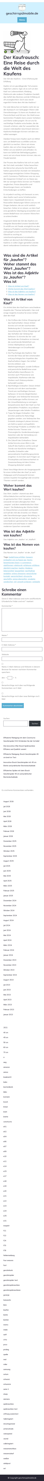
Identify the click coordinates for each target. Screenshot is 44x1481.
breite (5, 1117)
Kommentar (7, 606)
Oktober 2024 (8, 910)
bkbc (5, 1092)
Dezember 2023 (9, 960)
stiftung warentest (10, 1414)
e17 (4, 1176)
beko (5, 1082)
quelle (5, 1354)
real (4, 1359)
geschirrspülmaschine (11, 1285)
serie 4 (6, 1389)
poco (5, 1344)
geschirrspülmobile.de (22, 13)
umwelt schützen (24, 582)
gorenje (6, 1295)
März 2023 (7, 1005)
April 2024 (7, 940)
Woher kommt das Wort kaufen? (21, 289)
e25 (4, 1216)
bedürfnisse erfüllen (17, 557)
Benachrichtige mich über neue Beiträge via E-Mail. (21, 697)
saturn (5, 1374)
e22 (4, 1201)
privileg (6, 1349)
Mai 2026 (7, 816)
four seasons (8, 1260)
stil (15, 582)
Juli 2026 (6, 806)
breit (5, 1112)
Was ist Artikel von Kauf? (18, 286)
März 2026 (7, 826)
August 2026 (8, 801)
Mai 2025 (7, 876)
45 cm (5, 1037)
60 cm (5, 1047)
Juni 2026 (7, 811)
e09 (4, 1151)
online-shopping (18, 573)
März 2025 (7, 886)
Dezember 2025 (9, 841)
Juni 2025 (7, 871)
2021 (5, 1027)
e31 (4, 1221)
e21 (4, 1196)
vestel (5, 1439)
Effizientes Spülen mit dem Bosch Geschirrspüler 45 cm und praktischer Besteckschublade (17, 773)
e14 (4, 1166)
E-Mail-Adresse (9, 645)
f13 (4, 1235)
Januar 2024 (8, 955)
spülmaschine (8, 1404)
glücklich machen (10, 568)
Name (5, 635)
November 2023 (9, 965)
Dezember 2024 (9, 900)
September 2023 (10, 975)
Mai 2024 (7, 935)
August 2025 (8, 861)
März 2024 (7, 945)
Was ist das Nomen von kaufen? (21, 294)
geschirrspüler (8, 1275)
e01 (4, 1126)
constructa (7, 1122)
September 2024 (10, 915)
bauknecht (7, 1077)
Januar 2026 (8, 836)
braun (5, 1107)
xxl (4, 1468)
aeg (4, 1062)
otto (5, 1340)
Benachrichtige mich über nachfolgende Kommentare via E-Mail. (18, 686)
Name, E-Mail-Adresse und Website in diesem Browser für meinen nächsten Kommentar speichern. (21, 669)
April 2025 (7, 881)
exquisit (6, 1226)
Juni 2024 (7, 930)
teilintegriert (8, 1419)
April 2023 (7, 1000)
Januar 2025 (8, 896)
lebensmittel (8, 571)
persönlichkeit (17, 576)
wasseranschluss (9, 1449)
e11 (4, 1161)
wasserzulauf (8, 1453)
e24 (4, 1211)
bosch (5, 1102)
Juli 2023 (6, 985)
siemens (6, 1399)
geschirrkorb (8, 1270)
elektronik (18, 565)
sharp (5, 1394)
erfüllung (35, 565)
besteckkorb (8, 1087)
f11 (4, 1231)
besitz (29, 560)
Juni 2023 (7, 990)
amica (5, 1072)
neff (5, 1335)
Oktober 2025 (8, 851)
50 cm (5, 1042)
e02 (4, 1132)
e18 (4, 1181)
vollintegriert (8, 1444)
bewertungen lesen (11, 562)
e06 (4, 1141)
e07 (4, 1146)
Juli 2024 (6, 925)
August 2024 (8, 920)
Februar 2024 (8, 950)
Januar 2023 (8, 1014)
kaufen (21, 568)
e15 (4, 1171)
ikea (5, 1305)
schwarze (7, 1384)
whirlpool (6, 1463)
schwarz (6, 1379)
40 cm (5, 1032)
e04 (4, 1136)
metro (5, 1325)
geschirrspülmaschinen (12, 1290)
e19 (4, 1186)
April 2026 (7, 821)
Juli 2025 (6, 866)
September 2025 (10, 856)
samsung (6, 1369)
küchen (6, 1320)
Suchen (6, 718)
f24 (4, 1240)
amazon (6, 1067)
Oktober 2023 (8, 970)
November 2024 (9, 905)
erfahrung (27, 565)
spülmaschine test (10, 1409)
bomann (6, 1097)
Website (5, 654)
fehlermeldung (9, 1255)
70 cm (5, 1052)
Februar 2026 (8, 831)
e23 (4, 1206)
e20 (4, 1191)
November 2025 (9, 846)
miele (5, 1330)
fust (5, 1265)
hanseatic (7, 1300)
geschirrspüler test (10, 1280)
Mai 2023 (7, 995)
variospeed (7, 1434)
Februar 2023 (8, 1009)
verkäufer (36, 582)
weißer (6, 1458)
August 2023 (8, 980)
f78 (4, 1250)
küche (5, 1315)
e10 (4, 1156)
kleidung (28, 568)
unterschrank (8, 1429)
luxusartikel (19, 571)
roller (5, 1364)
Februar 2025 (8, 891)
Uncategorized (9, 1424)
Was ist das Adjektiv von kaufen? (22, 291)
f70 (4, 1245)
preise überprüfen (20, 579)
